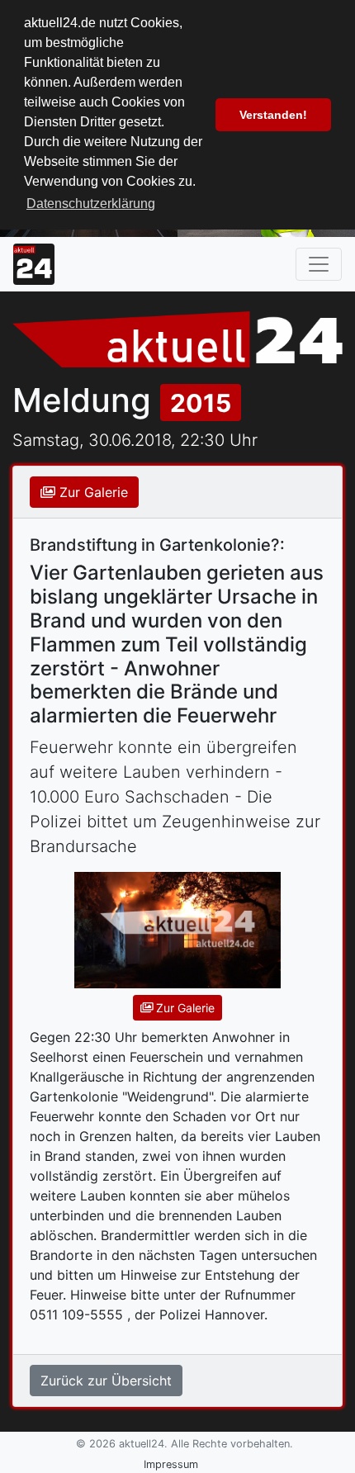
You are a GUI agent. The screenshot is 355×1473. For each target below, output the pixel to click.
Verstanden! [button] (273, 114)
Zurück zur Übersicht (106, 1380)
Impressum (171, 1464)
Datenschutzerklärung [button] (90, 204)
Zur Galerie (91, 492)
